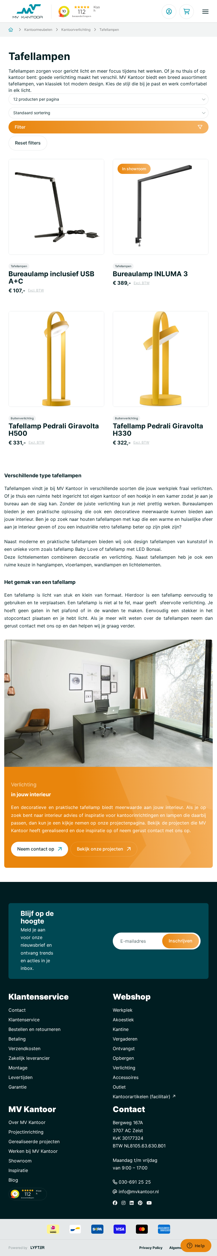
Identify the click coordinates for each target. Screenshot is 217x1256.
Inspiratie (18, 1170)
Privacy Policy (150, 1248)
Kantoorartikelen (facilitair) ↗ (144, 1096)
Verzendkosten (24, 1048)
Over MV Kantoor (26, 1122)
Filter (20, 127)
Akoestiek (123, 1019)
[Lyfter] (37, 1247)
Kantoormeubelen (38, 29)
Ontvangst (124, 1048)
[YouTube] (151, 1203)
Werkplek (123, 1010)
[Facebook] (116, 1203)
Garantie (17, 1087)
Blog (13, 1180)
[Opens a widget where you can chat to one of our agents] (195, 1246)
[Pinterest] (141, 1203)
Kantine (121, 1029)
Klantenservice (24, 1019)
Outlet (119, 1087)
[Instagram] (124, 1203)
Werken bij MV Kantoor (33, 1151)
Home (17, 30)
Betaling (17, 1039)
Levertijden (20, 1077)
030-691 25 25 (134, 1182)
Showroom (20, 1161)
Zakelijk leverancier (29, 1058)
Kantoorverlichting (75, 29)
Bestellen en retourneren (34, 1029)
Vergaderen (125, 1039)
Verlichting (124, 1068)
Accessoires (125, 1077)
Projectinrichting (26, 1132)
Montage (17, 1068)
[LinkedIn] (133, 1203)
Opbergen (123, 1058)
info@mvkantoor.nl (138, 1191)
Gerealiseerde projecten (34, 1141)
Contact (17, 1010)
